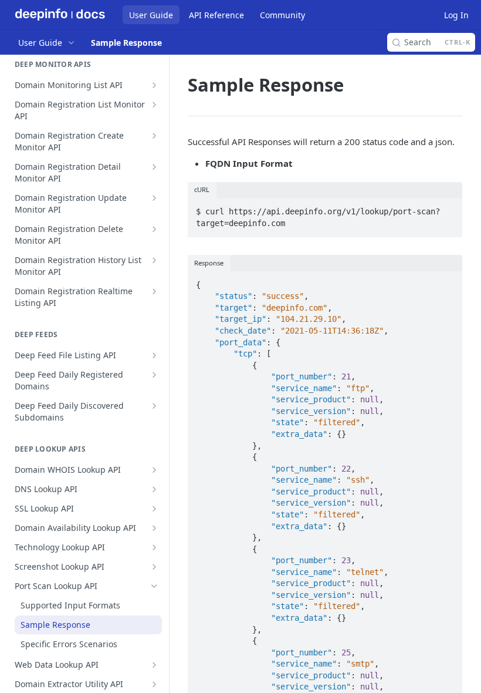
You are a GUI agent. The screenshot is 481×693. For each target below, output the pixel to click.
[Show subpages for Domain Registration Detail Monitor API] (154, 166)
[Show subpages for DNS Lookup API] (154, 489)
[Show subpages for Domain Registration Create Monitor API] (154, 135)
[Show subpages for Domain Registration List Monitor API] (154, 104)
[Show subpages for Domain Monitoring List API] (154, 85)
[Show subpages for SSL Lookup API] (154, 508)
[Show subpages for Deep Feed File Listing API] (154, 355)
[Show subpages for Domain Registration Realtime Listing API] (154, 291)
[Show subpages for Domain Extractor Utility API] (154, 684)
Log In (456, 15)
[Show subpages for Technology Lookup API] (154, 547)
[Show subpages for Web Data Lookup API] (154, 665)
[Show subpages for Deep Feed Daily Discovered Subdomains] (154, 406)
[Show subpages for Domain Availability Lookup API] (154, 528)
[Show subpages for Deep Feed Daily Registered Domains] (154, 374)
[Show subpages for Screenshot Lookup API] (154, 566)
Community (282, 15)
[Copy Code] (448, 208)
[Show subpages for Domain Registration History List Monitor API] (154, 260)
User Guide (151, 15)
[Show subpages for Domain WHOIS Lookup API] (154, 470)
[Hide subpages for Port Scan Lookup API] (154, 586)
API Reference (216, 15)
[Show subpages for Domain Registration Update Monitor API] (154, 198)
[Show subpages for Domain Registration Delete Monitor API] (154, 229)
